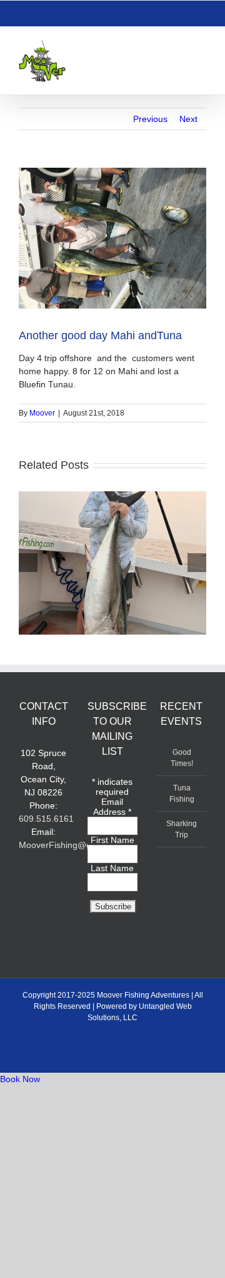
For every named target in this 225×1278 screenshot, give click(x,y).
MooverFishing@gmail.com (73, 845)
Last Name (112, 868)
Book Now (20, 1079)
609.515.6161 (46, 819)
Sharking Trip (181, 829)
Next (188, 119)
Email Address (112, 807)
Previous (150, 119)
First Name (112, 840)
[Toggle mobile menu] (201, 46)
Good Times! (182, 758)
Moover (42, 413)
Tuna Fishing (181, 794)
